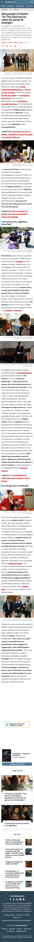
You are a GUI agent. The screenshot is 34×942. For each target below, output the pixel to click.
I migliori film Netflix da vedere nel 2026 (14, 863)
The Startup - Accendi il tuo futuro (21, 754)
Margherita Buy (16, 90)
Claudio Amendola (8, 95)
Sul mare (19, 261)
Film (11, 9)
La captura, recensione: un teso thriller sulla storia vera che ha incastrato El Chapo (14, 885)
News (3, 6)
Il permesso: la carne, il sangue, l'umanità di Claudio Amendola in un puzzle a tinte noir (17, 134)
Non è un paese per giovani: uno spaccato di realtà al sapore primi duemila (14, 214)
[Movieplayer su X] (13, 899)
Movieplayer (5, 9)
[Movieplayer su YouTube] (20, 899)
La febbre (8, 310)
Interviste (16, 9)
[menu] (2, 2)
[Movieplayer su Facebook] (10, 899)
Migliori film (20, 6)
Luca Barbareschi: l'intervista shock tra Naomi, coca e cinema (15, 478)
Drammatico (21, 757)
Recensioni (10, 6)
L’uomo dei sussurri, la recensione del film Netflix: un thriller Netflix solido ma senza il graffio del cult (14, 853)
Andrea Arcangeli (15, 563)
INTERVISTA (4, 42)
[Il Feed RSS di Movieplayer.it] (23, 899)
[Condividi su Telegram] (15, 46)
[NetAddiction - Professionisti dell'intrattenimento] (21, 926)
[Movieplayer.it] (10, 2)
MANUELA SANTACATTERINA (16, 42)
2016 (16, 757)
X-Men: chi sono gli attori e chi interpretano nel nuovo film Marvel (14, 842)
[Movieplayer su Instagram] (17, 899)
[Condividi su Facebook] (3, 46)
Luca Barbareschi (25, 373)
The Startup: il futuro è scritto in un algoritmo (17, 824)
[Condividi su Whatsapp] (11, 46)
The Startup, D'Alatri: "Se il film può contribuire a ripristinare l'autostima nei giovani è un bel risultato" (15, 797)
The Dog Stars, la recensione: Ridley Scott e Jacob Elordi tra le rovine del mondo (14, 874)
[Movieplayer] (17, 896)
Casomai (17, 310)
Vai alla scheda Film (17, 764)
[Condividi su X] (7, 46)
